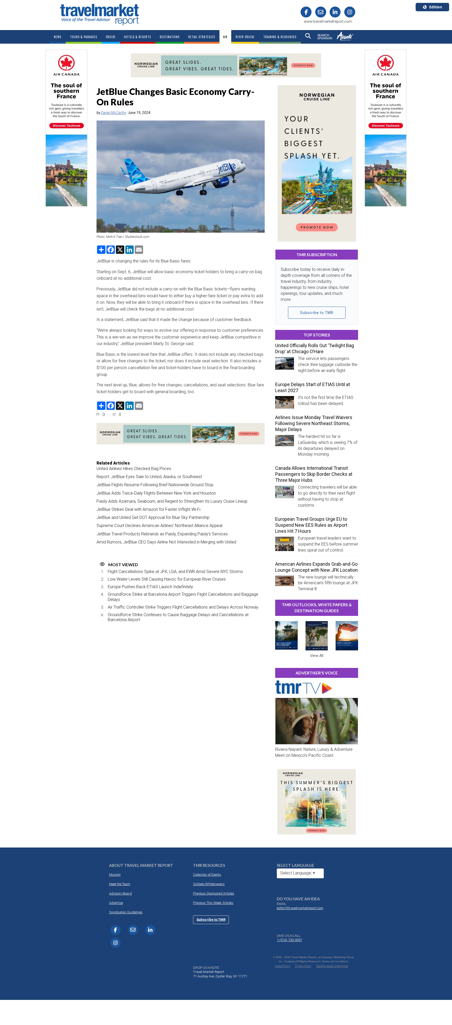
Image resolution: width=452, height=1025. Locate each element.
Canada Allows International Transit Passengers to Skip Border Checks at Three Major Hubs (313, 474)
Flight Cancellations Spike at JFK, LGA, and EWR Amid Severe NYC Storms (175, 571)
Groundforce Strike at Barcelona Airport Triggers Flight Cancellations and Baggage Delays (183, 597)
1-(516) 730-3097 (289, 940)
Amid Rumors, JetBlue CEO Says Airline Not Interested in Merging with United (166, 542)
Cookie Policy (282, 966)
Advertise (116, 903)
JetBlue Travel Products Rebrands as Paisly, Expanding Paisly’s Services (162, 533)
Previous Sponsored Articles (213, 893)
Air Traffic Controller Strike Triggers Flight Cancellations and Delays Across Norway (183, 607)
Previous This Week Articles (213, 903)
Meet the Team (119, 884)
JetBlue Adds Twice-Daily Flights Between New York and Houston (156, 493)
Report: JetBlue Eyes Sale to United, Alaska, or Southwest (149, 476)
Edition (435, 6)
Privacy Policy (303, 966)
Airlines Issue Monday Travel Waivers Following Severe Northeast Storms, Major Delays (313, 423)
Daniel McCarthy (113, 113)
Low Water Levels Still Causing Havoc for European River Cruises (167, 579)
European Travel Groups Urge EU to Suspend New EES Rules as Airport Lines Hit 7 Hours (311, 525)
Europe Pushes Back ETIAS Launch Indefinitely (150, 586)
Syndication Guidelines (126, 912)
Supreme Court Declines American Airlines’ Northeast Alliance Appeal (159, 525)
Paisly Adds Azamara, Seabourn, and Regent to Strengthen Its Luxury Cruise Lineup (172, 501)
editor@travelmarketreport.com (300, 908)
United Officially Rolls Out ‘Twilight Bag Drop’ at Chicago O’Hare (314, 348)
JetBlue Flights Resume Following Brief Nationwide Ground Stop (155, 484)
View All (316, 655)
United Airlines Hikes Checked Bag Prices (134, 468)
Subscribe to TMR (317, 313)
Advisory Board (120, 893)
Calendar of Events (207, 875)
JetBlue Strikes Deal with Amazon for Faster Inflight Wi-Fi (148, 509)
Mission (115, 875)
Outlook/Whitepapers (209, 884)
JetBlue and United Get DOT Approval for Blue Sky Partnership (153, 517)
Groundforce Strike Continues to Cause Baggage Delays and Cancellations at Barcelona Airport (178, 617)
